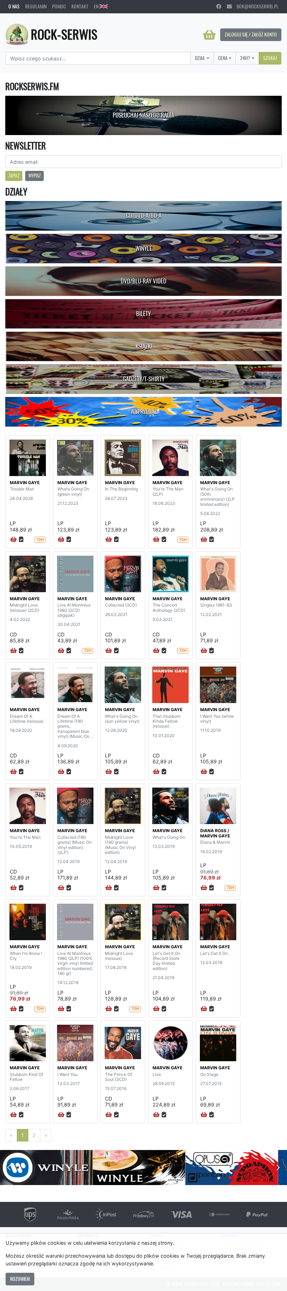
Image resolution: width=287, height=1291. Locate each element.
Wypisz (34, 176)
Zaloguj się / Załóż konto (251, 34)
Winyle (143, 248)
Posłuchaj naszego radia (143, 115)
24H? (245, 57)
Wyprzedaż (144, 411)
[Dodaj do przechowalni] (21, 539)
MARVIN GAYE (25, 482)
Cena (222, 57)
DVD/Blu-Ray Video (143, 281)
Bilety (143, 313)
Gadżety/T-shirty (143, 379)
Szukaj (270, 57)
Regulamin (36, 6)
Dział (200, 57)
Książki (143, 346)
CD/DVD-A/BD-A (143, 215)
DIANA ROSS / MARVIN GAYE (215, 833)
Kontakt (79, 6)
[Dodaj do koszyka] (13, 539)
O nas (14, 6)
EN (96, 6)
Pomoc (59, 6)
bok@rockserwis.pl (255, 6)
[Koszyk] (209, 35)
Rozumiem (20, 1278)
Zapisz (13, 176)
